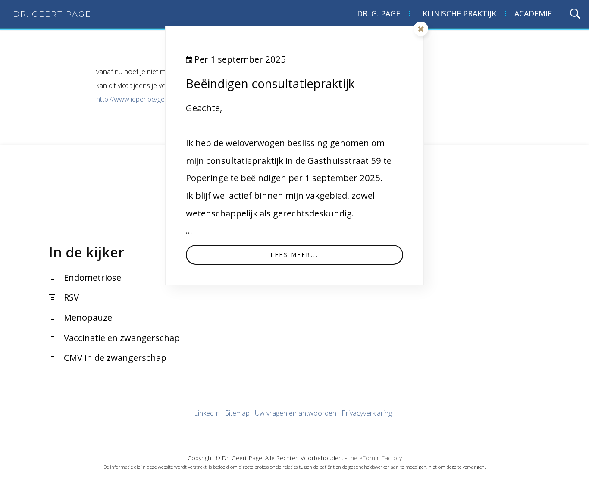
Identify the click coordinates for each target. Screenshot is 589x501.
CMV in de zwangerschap (115, 357)
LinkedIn (207, 413)
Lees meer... (295, 254)
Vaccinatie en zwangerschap (122, 338)
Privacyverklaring (366, 413)
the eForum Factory (375, 458)
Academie (533, 13)
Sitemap (237, 413)
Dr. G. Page (378, 13)
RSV (71, 297)
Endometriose (92, 277)
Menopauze (88, 317)
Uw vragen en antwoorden (295, 413)
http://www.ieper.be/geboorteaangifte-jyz (158, 99)
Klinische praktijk (459, 13)
